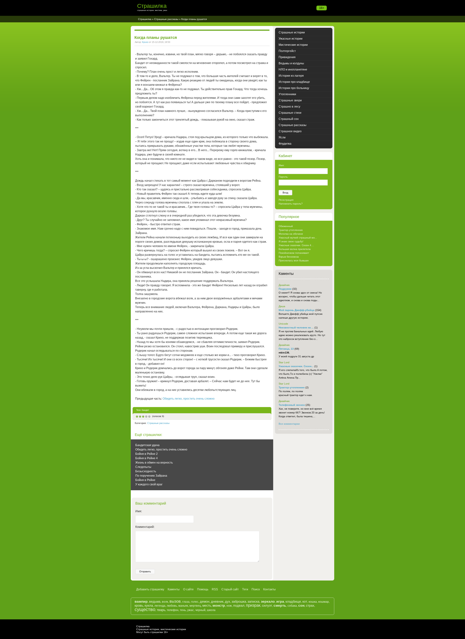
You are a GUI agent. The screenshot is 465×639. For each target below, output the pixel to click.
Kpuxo (145, 42)
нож (229, 605)
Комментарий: (144, 526)
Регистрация (286, 199)
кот (304, 601)
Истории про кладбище (294, 81)
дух (227, 601)
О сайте (188, 589)
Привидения (287, 57)
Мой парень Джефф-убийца (296, 310)
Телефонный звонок (292, 404)
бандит (145, 410)
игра (280, 601)
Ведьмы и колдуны (291, 63)
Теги (245, 589)
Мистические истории (293, 44)
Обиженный (286, 226)
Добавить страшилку (150, 589)
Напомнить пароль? (291, 203)
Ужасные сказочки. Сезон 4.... (296, 245)
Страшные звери (290, 100)
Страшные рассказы (166, 19)
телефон (172, 610)
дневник (217, 601)
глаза (185, 601)
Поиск (256, 589)
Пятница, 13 (286, 348)
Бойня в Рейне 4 (146, 458)
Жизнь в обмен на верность (154, 462)
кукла (149, 605)
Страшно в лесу (289, 106)
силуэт (267, 605)
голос (194, 601)
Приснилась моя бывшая (294, 260)
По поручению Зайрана (151, 475)
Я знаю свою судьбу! (291, 241)
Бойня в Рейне (145, 480)
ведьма (154, 601)
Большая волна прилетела (295, 249)
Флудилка (285, 143)
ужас (190, 610)
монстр (219, 605)
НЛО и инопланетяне (293, 69)
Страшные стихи (290, 112)
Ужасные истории (290, 38)
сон (301, 605)
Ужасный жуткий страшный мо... (298, 237)
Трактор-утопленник (291, 229)
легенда (159, 605)
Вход (285, 192)
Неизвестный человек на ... (296, 327)
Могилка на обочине (291, 233)
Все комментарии (289, 423)
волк (165, 601)
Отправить (145, 571)
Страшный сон (289, 118)
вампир (141, 601)
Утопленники (287, 94)
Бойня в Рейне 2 (146, 453)
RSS (215, 589)
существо (145, 609)
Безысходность (145, 471)
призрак (253, 605)
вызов (175, 601)
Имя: (138, 511)
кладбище (293, 601)
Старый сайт (230, 589)
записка (253, 601)
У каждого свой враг (149, 484)
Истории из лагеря (291, 75)
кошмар (323, 601)
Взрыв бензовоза (289, 256)
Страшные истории (292, 32)
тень (183, 610)
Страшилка (152, 6)
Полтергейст (287, 50)
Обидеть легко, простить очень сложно (189, 398)
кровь (139, 605)
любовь (172, 605)
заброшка (239, 601)
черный (200, 610)
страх (310, 605)
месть (206, 605)
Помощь (202, 589)
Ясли (282, 137)
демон (204, 601)
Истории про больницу (294, 88)
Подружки (285, 288)
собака (292, 605)
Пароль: (283, 176)
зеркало (268, 601)
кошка (313, 601)
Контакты (269, 589)
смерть (280, 605)
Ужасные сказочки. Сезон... (296, 366)
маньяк (183, 605)
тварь (161, 610)
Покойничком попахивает (294, 252)
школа (211, 610)
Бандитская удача (147, 445)
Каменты (174, 589)
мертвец (195, 605)
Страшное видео (290, 131)
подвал (238, 605)
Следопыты (143, 466)
